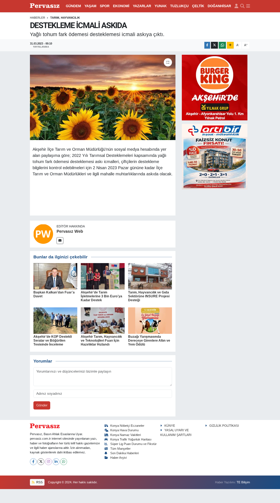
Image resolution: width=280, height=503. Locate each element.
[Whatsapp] (63, 461)
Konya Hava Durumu (124, 430)
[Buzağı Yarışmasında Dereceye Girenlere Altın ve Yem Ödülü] (150, 320)
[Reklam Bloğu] (214, 87)
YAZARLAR (142, 6)
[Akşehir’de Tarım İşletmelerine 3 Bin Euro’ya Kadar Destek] (103, 276)
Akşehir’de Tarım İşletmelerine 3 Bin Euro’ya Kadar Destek (101, 296)
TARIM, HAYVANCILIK (65, 17)
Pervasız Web (70, 231)
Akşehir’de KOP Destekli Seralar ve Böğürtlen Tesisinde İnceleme (52, 340)
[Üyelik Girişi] (236, 6)
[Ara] (242, 6)
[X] (41, 461)
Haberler (37, 17)
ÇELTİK (198, 6)
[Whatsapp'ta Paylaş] (222, 45)
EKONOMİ (121, 6)
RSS (39, 482)
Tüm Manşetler (120, 448)
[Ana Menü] (248, 6)
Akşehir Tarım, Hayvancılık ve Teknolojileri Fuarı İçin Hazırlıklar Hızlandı (101, 340)
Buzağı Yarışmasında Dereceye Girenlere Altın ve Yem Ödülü (149, 340)
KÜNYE (169, 425)
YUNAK (161, 6)
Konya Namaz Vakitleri (125, 435)
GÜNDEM (73, 6)
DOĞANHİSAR (219, 6)
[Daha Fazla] (230, 45)
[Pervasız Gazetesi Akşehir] (45, 6)
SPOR (104, 6)
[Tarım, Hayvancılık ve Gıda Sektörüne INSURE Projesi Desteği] (150, 276)
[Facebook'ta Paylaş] (207, 45)
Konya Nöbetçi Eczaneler (127, 425)
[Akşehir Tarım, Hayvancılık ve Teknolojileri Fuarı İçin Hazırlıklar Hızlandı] (103, 320)
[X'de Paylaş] (214, 45)
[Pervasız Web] (43, 234)
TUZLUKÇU (179, 6)
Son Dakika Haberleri (124, 453)
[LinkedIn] (56, 461)
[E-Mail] (60, 240)
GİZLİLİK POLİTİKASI (224, 425)
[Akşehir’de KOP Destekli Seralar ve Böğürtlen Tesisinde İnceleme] (55, 320)
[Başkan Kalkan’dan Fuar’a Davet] (55, 276)
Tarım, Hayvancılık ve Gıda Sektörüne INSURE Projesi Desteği (149, 296)
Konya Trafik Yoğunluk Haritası (130, 439)
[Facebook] (33, 461)
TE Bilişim (243, 482)
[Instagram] (48, 461)
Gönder (42, 405)
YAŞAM (90, 6)
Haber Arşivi (118, 457)
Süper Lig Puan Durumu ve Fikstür (133, 444)
